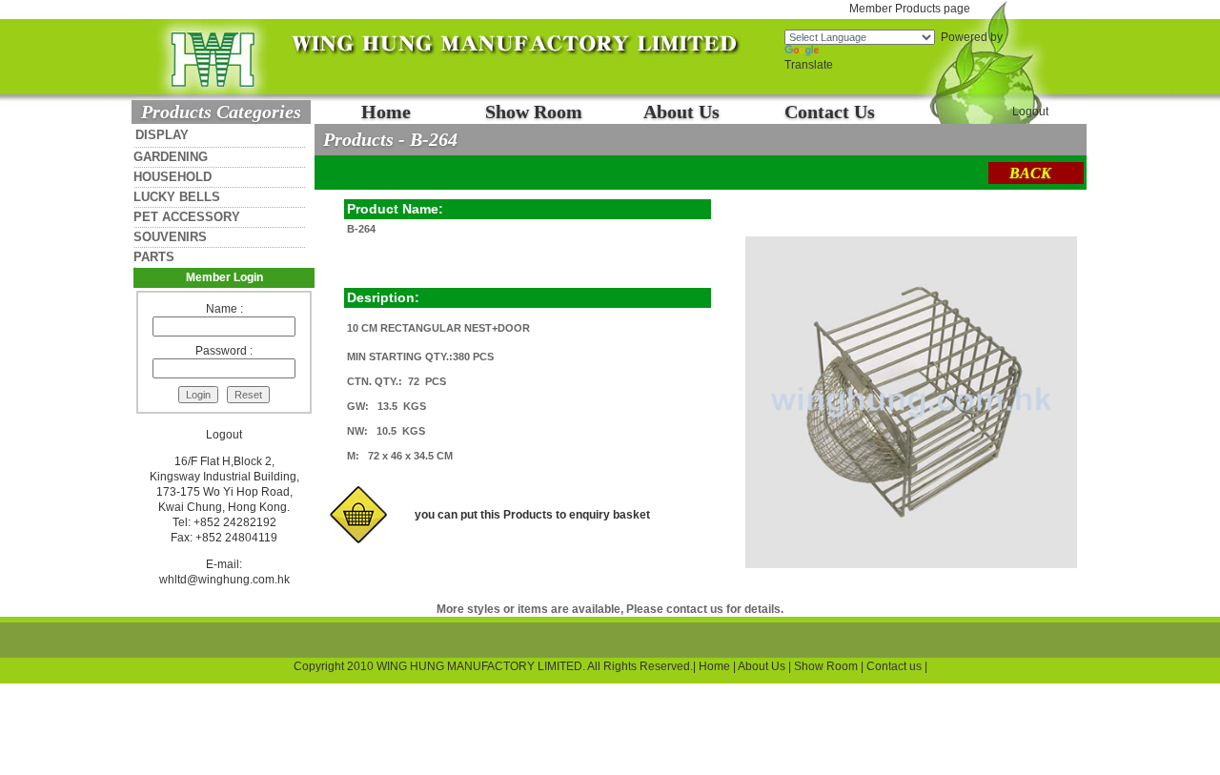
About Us (681, 111)
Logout (1030, 111)
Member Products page (909, 8)
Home (386, 111)
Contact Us (829, 111)
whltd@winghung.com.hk (224, 579)
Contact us (894, 666)
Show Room (533, 111)
